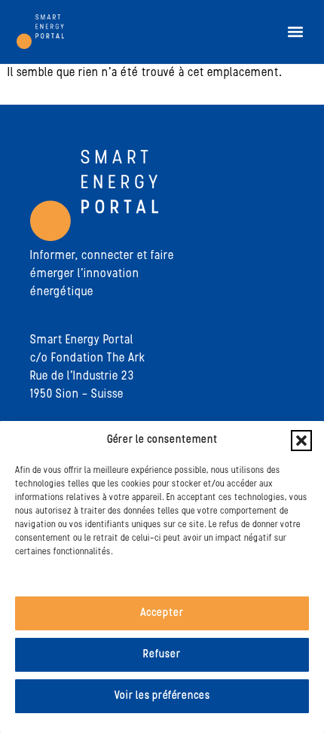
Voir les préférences (162, 696)
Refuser (162, 654)
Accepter (162, 613)
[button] (301, 440)
